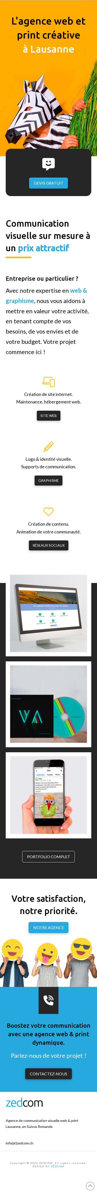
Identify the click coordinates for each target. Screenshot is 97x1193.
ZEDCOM (57, 1166)
